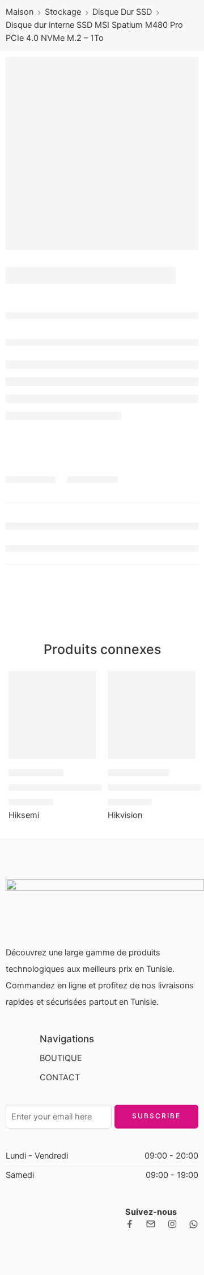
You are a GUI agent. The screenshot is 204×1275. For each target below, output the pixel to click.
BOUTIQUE (61, 1058)
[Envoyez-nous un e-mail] (151, 1224)
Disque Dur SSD (122, 12)
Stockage (63, 12)
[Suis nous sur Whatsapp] (193, 1224)
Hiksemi (23, 815)
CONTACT (60, 1077)
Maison (19, 12)
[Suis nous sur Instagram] (172, 1224)
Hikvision (125, 815)
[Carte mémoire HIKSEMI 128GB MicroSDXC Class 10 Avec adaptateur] (152, 715)
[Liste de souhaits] (85, 682)
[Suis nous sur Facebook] (129, 1223)
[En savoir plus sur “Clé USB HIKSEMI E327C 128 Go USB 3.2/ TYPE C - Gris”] (80, 758)
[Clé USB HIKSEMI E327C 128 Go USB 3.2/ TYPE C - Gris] (52, 715)
